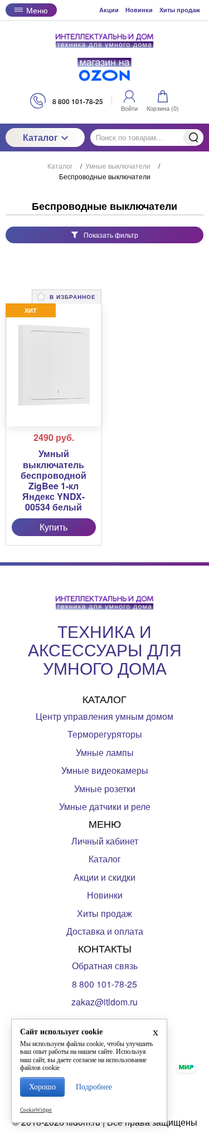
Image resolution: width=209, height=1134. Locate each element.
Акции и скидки (104, 877)
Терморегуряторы (104, 734)
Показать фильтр (111, 234)
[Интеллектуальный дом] (105, 40)
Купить (53, 527)
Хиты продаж (179, 9)
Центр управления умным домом (104, 716)
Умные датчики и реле (104, 806)
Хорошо (42, 1087)
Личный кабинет (104, 840)
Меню (37, 10)
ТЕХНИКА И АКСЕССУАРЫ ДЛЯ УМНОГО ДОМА (105, 649)
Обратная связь (105, 965)
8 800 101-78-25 (104, 984)
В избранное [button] (71, 297)
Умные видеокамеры (104, 770)
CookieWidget (36, 1110)
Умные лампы (105, 752)
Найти (193, 137)
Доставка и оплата (104, 931)
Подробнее (94, 1087)
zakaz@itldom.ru (104, 1001)
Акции (109, 9)
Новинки (139, 9)
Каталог (40, 137)
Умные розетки (104, 788)
